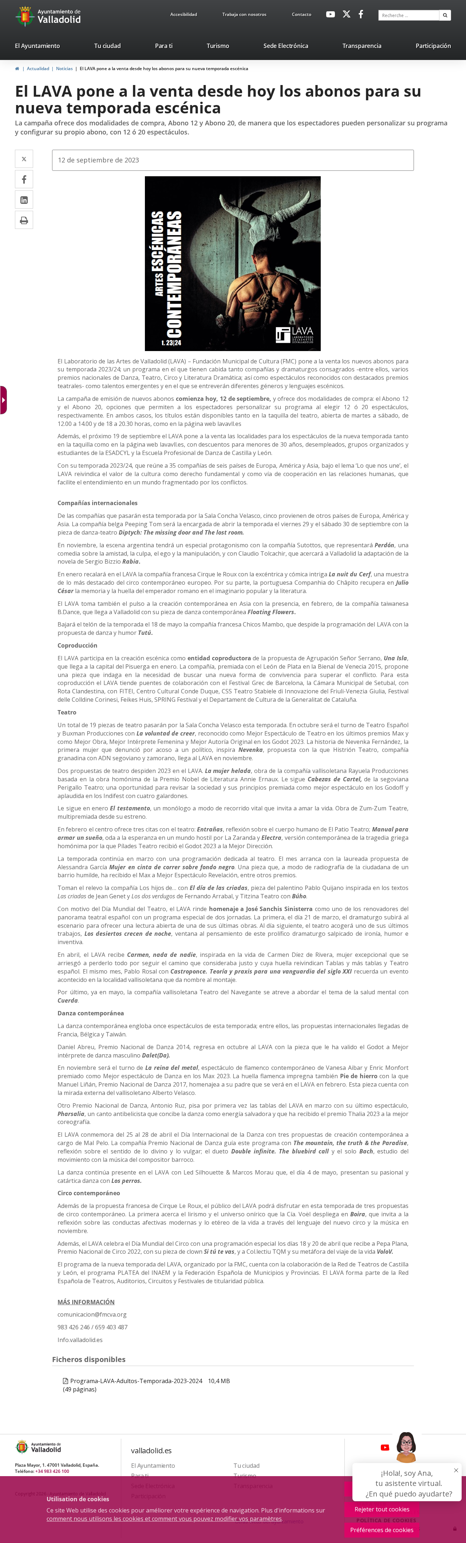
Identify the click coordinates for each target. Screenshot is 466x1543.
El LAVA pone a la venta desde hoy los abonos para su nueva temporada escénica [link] (164, 68)
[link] (183, 15)
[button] (445, 15)
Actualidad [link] (38, 68)
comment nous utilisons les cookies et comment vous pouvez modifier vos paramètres (164, 1519)
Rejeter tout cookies (382, 1509)
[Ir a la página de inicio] (26, 16)
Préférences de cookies (382, 1530)
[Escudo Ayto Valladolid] (22, 1446)
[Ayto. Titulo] (45, 1446)
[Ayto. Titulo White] (59, 16)
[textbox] (408, 15)
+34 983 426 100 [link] (52, 1471)
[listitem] (37, 47)
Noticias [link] (64, 68)
